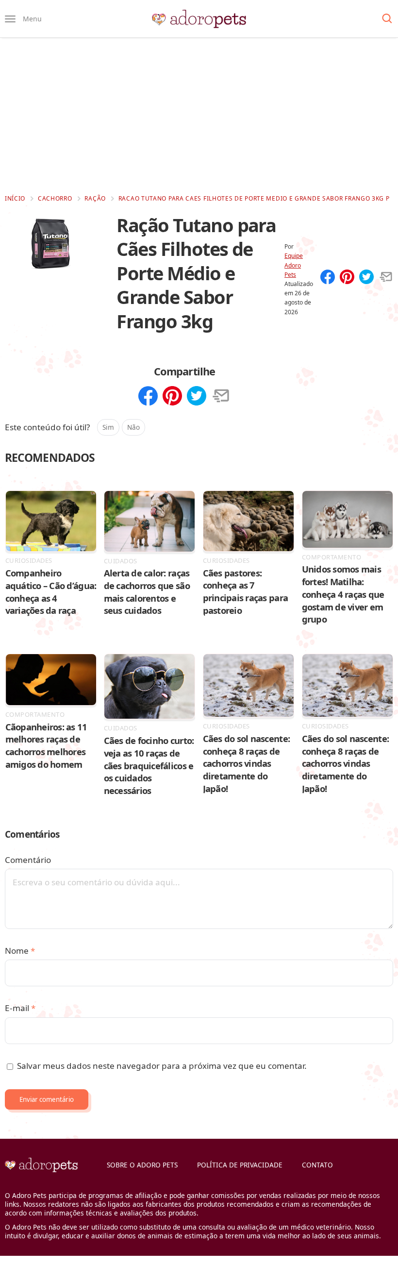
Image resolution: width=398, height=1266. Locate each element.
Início (15, 198)
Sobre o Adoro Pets (142, 1164)
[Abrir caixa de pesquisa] (387, 19)
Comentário (28, 859)
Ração (95, 198)
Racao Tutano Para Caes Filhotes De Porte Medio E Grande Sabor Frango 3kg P (254, 198)
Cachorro (55, 198)
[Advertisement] (199, 116)
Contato (317, 1164)
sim (108, 427)
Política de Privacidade (239, 1164)
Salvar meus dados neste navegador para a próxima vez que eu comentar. (162, 1065)
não (133, 427)
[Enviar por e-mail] (386, 278)
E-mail (20, 1007)
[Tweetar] (366, 278)
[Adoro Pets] (199, 19)
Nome (20, 950)
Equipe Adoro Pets (293, 265)
